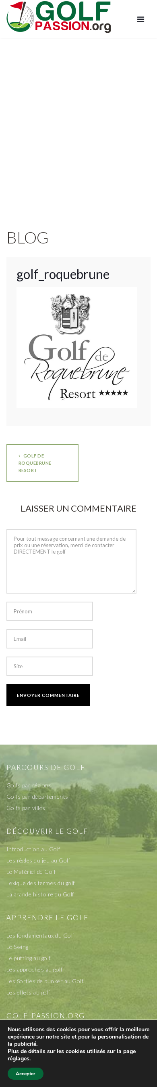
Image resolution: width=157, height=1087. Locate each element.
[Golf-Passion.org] (58, 16)
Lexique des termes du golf (40, 882)
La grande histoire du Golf (40, 894)
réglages (18, 1058)
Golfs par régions (29, 785)
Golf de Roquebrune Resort (35, 463)
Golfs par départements (37, 796)
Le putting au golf (28, 958)
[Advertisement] (78, 125)
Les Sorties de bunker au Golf (45, 981)
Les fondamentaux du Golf (40, 935)
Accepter (25, 1073)
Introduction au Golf (33, 849)
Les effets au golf (28, 992)
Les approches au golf (34, 969)
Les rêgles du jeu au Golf (38, 860)
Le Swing (17, 946)
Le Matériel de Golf (31, 871)
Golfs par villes (25, 807)
